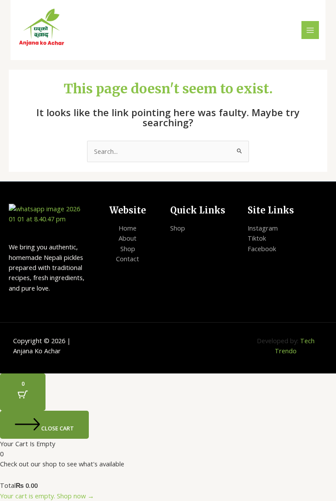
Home (127, 228)
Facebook (262, 248)
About (127, 238)
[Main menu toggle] (310, 30)
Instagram (263, 228)
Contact (127, 258)
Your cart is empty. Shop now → (47, 495)
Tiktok (257, 238)
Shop (127, 248)
